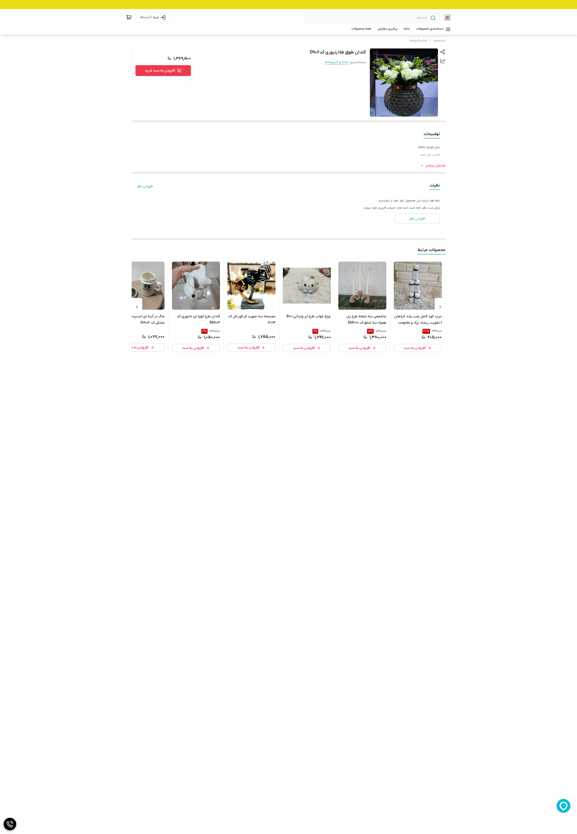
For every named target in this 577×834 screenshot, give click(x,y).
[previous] (440, 307)
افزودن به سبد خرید (160, 70)
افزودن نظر (145, 186)
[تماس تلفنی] (10, 824)
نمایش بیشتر (435, 165)
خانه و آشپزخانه (418, 40)
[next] (136, 307)
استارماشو (439, 40)
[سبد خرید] (129, 17)
